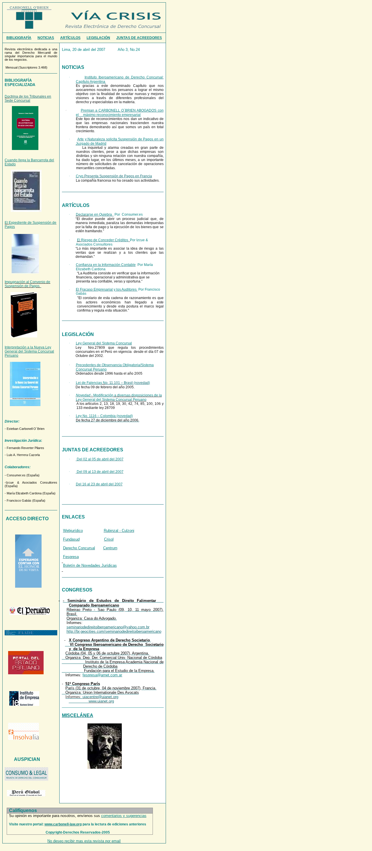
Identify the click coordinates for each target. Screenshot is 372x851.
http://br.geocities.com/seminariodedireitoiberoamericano (114, 631)
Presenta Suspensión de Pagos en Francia (118, 176)
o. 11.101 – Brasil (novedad (127, 383)
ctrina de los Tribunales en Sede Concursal (28, 98)
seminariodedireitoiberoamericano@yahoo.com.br (108, 627)
